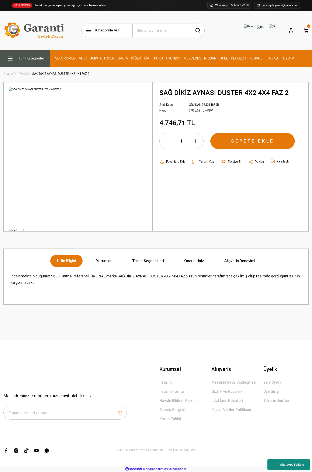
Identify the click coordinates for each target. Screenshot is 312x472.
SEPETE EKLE (252, 141)
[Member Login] (291, 30)
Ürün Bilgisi (66, 261)
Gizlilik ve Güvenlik (226, 391)
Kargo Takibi (170, 419)
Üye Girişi (271, 391)
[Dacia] (260, 30)
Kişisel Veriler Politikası (231, 409)
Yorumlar (104, 261)
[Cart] (306, 30)
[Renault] (248, 30)
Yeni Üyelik (272, 382)
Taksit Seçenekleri (148, 261)
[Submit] (120, 413)
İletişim (165, 382)
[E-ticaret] (155, 469)
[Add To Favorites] (172, 161)
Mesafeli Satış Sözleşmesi (233, 382)
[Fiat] (272, 30)
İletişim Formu (171, 391)
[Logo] (35, 30)
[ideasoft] (133, 469)
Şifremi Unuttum (277, 400)
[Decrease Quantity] (167, 141)
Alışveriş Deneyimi (239, 261)
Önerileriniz (194, 261)
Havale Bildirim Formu (178, 400)
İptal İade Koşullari (227, 400)
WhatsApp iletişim (292, 464)
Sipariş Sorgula (172, 409)
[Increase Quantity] (195, 141)
